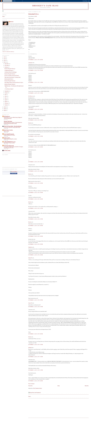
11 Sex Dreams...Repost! (9, 88)
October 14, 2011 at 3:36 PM (35, 161)
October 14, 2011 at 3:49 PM (35, 225)
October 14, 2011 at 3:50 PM (35, 236)
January (6, 104)
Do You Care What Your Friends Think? (12, 75)
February (6, 103)
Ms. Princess (30, 96)
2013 (5, 58)
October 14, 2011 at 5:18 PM (35, 344)
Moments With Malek (8, 121)
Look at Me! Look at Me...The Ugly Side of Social (12, 127)
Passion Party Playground (9, 145)
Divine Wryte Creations (8, 130)
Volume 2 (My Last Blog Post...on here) (10, 138)
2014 (5, 57)
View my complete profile (8, 51)
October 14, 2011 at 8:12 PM (35, 370)
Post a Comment (31, 383)
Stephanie (30, 247)
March (6, 101)
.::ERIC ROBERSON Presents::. (10, 141)
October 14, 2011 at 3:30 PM (35, 147)
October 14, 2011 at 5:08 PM (35, 333)
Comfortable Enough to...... (9, 70)
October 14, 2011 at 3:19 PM (35, 93)
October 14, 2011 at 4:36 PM (35, 254)
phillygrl (30, 347)
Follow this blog (13, 173)
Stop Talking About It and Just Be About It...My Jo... (14, 82)
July (6, 94)
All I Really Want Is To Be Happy (11, 72)
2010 (5, 107)
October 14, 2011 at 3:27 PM (35, 136)
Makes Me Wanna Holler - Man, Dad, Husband (12, 126)
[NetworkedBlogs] (13, 171)
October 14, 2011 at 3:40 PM (35, 199)
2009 (5, 108)
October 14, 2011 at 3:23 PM (35, 120)
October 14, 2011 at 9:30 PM (35, 380)
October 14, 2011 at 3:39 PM (35, 192)
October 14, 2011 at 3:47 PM (35, 219)
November (7, 65)
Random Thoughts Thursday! (10, 68)
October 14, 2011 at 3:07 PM (35, 70)
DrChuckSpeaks (7, 116)
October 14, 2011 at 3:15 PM (35, 82)
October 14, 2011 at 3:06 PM (35, 59)
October (6, 67)
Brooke (29, 123)
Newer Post (30, 385)
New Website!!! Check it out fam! (9, 142)
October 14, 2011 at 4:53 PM (35, 306)
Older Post (87, 385)
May (6, 98)
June (6, 96)
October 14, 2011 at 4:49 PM (35, 300)
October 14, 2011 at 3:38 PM (35, 183)
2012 (5, 60)
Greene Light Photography (9, 134)
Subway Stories (6, 131)
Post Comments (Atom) (37, 388)
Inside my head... (7, 137)
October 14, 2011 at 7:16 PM (35, 356)
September (7, 91)
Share (29, 396)
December (7, 63)
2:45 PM (35, 16)
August (6, 92)
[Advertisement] (38, 408)
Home (59, 385)
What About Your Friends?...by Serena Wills (12, 77)
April (6, 99)
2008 (5, 110)
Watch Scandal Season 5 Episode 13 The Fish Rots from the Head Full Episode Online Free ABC (13, 123)
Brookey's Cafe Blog (45, 5)
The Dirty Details (7, 150)
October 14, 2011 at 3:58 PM (35, 244)
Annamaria (30, 62)
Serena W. (30, 257)
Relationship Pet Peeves (33, 14)
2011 (5, 62)
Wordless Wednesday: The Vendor (9, 135)
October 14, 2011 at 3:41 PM (35, 208)
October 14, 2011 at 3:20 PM (35, 109)
